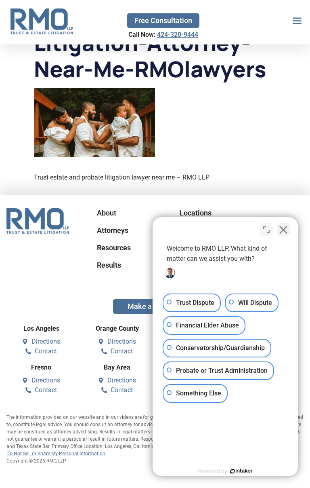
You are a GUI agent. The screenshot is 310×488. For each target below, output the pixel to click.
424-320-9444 (177, 34)
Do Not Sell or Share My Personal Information (55, 453)
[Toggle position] (266, 229)
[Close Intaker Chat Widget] (283, 229)
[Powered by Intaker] (241, 471)
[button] (297, 21)
